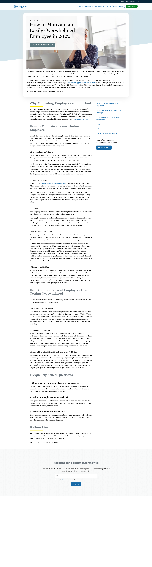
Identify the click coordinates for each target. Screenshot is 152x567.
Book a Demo (131, 6)
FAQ (98, 124)
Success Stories (99, 6)
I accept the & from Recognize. (68, 479)
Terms (63, 479)
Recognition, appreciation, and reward (81, 83)
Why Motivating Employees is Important (107, 104)
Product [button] (79, 6)
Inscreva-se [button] (133, 1)
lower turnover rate (81, 119)
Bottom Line (100, 129)
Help (127, 1)
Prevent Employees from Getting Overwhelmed (108, 118)
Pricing (109, 6)
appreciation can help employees (54, 184)
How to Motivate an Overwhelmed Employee (108, 111)
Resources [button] (88, 6)
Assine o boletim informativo (42, 45)
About (122, 1)
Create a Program (118, 6)
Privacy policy (68, 479)
